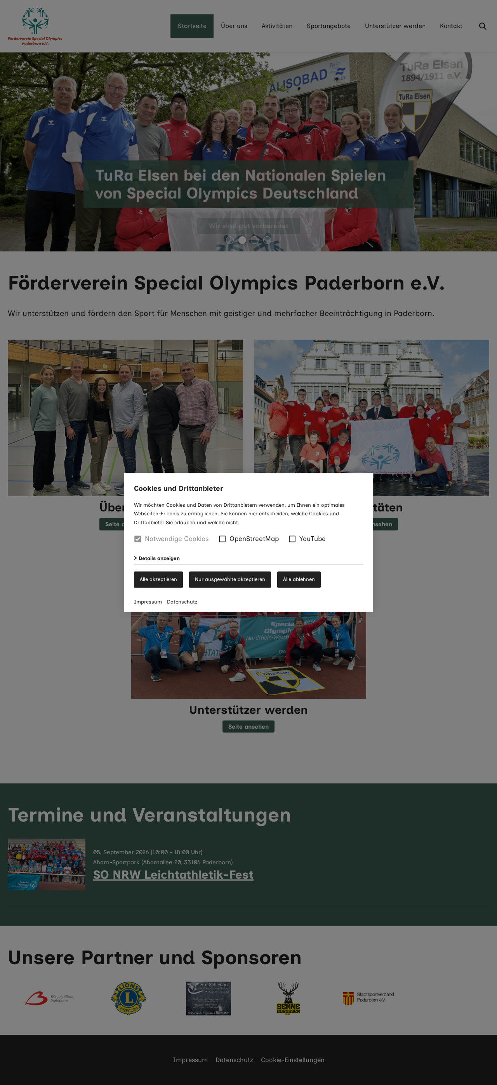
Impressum (148, 602)
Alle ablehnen (299, 579)
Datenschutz (182, 602)
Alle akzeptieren (158, 579)
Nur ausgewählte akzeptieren (230, 579)
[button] (222, 538)
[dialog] (248, 542)
